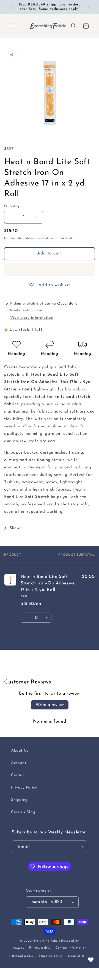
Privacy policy (39, 947)
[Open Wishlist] (90, 959)
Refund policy (22, 956)
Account (18, 763)
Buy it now (50, 269)
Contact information (71, 947)
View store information (31, 318)
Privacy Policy (24, 788)
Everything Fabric (46, 941)
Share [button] (15, 528)
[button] (11, 26)
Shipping (31, 238)
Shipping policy (50, 956)
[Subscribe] (81, 847)
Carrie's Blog (23, 812)
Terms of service (80, 956)
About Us (20, 751)
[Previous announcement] (10, 7)
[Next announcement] (89, 7)
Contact (18, 775)
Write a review (49, 705)
